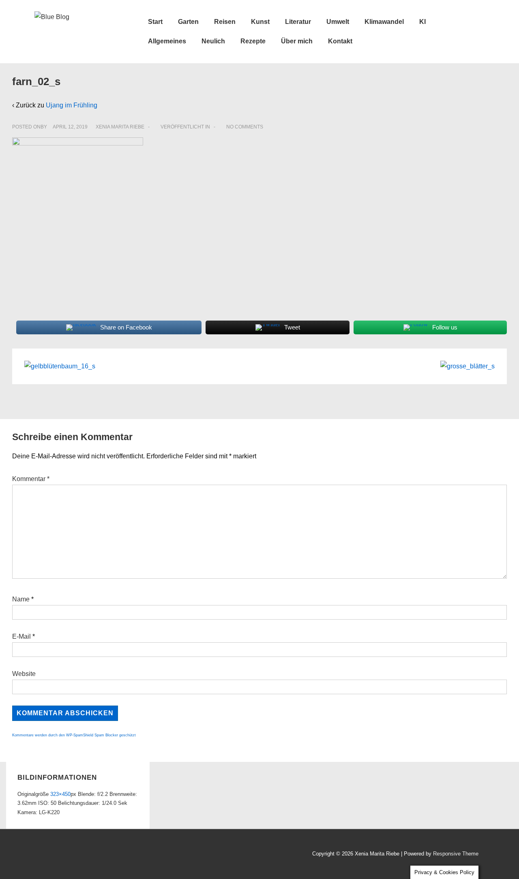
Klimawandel (384, 21)
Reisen (225, 21)
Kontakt (340, 41)
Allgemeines (167, 41)
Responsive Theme (455, 854)
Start (155, 21)
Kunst (260, 21)
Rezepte (253, 41)
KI (422, 21)
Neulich (213, 41)
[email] (75, 855)
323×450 (60, 794)
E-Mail (21, 636)
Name (21, 599)
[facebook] (40, 855)
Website (24, 673)
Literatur (298, 21)
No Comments (244, 127)
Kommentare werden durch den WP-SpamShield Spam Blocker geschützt (74, 735)
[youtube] (58, 855)
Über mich (297, 41)
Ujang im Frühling (71, 105)
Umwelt (337, 21)
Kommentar (30, 478)
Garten (188, 21)
